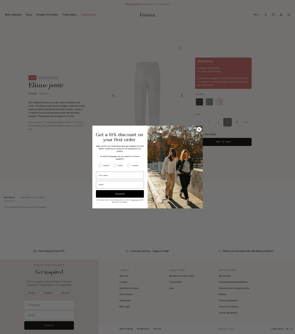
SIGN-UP (119, 194)
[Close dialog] (199, 129)
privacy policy (135, 200)
